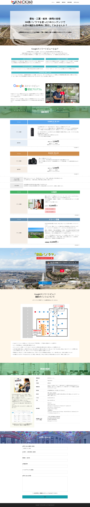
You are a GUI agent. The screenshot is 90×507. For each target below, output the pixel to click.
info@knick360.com (51, 397)
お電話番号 (25, 463)
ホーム (53, 2)
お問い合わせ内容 (26, 475)
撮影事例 (63, 2)
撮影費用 (58, 2)
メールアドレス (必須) (27, 469)
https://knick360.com (51, 400)
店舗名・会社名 (26, 457)
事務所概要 (69, 2)
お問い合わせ (76, 2)
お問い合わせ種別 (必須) (28, 446)
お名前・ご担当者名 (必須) (29, 451)
